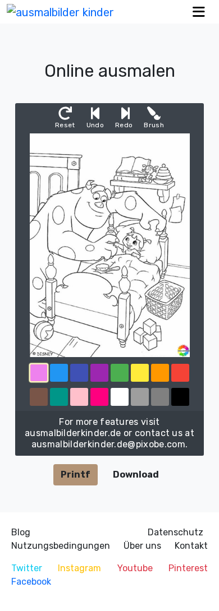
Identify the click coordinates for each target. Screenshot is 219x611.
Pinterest (188, 568)
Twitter (26, 568)
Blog (20, 532)
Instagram (79, 568)
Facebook (31, 581)
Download (136, 474)
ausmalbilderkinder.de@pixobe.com (108, 444)
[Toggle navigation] (198, 12)
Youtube (135, 568)
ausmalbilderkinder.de (73, 433)
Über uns (142, 545)
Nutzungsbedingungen (60, 545)
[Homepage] (60, 12)
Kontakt (191, 545)
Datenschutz (175, 532)
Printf (75, 474)
